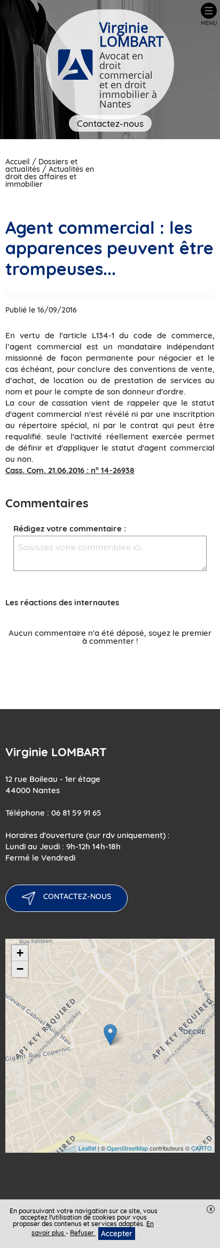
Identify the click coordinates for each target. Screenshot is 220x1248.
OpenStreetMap (127, 1148)
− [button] (20, 969)
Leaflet (87, 1148)
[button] (209, 14)
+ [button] (20, 953)
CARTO (201, 1148)
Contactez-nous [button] (110, 123)
